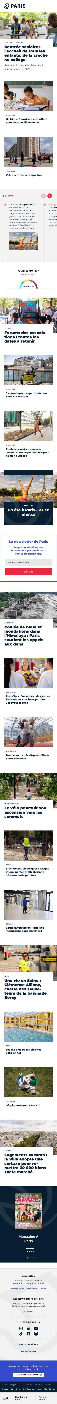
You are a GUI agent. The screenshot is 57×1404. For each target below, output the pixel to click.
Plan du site (49, 1389)
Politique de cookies (32, 1389)
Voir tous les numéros (28, 1258)
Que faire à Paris (21, 1398)
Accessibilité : (38, 1385)
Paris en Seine (43, 1398)
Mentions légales (10, 1385)
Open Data (15, 1389)
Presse (5, 1389)
